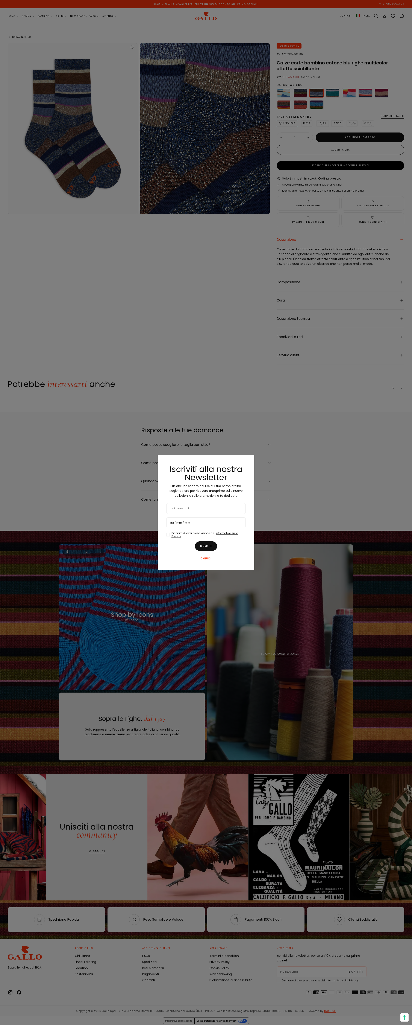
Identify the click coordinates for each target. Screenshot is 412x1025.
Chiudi (206, 558)
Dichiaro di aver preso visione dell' (204, 535)
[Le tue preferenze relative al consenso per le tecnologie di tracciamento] (404, 1017)
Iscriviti (206, 546)
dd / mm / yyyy (180, 522)
